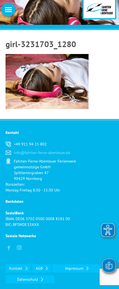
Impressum (74, 268)
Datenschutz (28, 279)
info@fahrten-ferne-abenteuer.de (42, 152)
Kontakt (16, 268)
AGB (40, 268)
